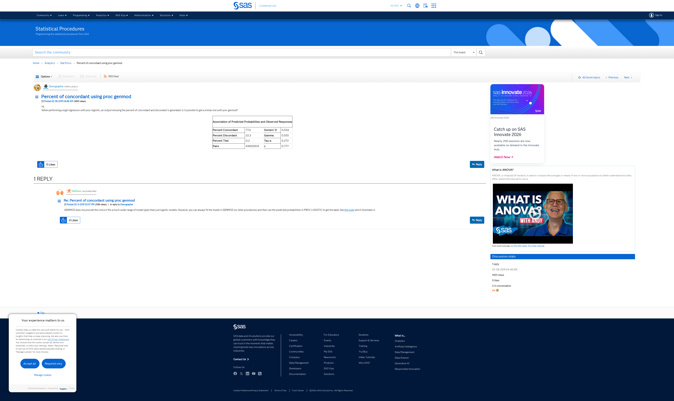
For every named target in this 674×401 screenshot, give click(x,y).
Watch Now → (503, 157)
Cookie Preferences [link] (242, 390)
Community (43, 15)
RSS (260, 373)
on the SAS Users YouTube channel (527, 246)
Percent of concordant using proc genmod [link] (99, 63)
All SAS (394, 5)
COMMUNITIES (267, 6)
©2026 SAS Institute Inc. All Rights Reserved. (331, 390)
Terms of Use (280, 390)
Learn (61, 15)
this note (349, 210)
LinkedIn (247, 373)
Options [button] (45, 76)
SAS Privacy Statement (58, 339)
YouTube (253, 373)
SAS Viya (120, 15)
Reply (479, 164)
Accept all (29, 363)
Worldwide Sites (417, 6)
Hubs (182, 15)
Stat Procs (65, 63)
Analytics (101, 15)
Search (409, 6)
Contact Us (425, 6)
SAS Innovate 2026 (499, 117)
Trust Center (298, 390)
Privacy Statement (260, 390)
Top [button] (42, 312)
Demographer (56, 86)
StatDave (76, 191)
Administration (142, 15)
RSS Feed (113, 76)
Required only (53, 363)
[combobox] (259, 52)
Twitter (241, 373)
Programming (80, 15)
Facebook (235, 373)
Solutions (165, 15)
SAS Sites (434, 6)
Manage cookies (42, 375)
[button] (37, 97)
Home (36, 63)
